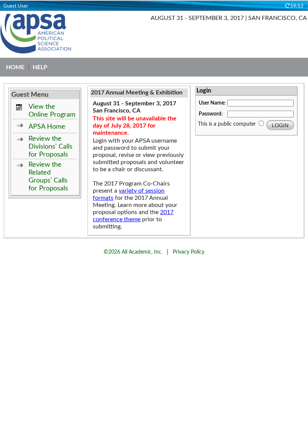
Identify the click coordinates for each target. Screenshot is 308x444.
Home (15, 67)
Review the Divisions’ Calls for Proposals (50, 146)
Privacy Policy (188, 252)
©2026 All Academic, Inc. (133, 252)
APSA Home (47, 126)
